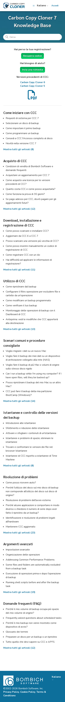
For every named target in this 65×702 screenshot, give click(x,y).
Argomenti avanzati (18, 544)
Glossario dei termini (17, 632)
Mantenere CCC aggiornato (20, 526)
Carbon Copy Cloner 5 (32, 86)
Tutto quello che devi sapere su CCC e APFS (30, 642)
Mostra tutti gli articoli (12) (19, 208)
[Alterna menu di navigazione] (34, 5)
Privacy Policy (11, 692)
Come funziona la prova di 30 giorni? (25, 194)
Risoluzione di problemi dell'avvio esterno (28, 500)
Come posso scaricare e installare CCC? (27, 231)
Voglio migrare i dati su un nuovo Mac (26, 351)
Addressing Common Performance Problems (30, 559)
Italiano (42, 5)
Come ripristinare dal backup (21, 286)
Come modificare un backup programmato (28, 300)
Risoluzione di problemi (20, 477)
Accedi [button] (55, 6)
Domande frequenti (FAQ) (22, 603)
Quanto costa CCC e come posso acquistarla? (30, 189)
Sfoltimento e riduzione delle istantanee (27, 428)
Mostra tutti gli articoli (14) (19, 401)
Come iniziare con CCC (20, 112)
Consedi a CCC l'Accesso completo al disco (29, 138)
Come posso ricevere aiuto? (21, 482)
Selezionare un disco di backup (22, 123)
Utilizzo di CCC (14, 281)
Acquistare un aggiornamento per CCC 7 (28, 175)
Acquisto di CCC (15, 161)
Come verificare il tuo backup (21, 305)
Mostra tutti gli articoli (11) (19, 269)
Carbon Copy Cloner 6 (32, 82)
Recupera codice (32, 55)
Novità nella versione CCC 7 (21, 143)
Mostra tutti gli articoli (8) (18, 149)
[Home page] (14, 5)
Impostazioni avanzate (18, 549)
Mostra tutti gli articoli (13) (19, 329)
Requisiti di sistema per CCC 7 (22, 118)
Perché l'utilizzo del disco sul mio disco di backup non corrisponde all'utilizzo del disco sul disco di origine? (32, 491)
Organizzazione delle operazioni (23, 554)
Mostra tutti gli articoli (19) (19, 592)
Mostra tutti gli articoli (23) (19, 532)
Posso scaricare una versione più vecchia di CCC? (32, 241)
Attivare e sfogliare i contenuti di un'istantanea (31, 433)
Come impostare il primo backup (23, 128)
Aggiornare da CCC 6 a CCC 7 (22, 236)
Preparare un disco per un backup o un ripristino (31, 637)
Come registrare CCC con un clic (23, 255)
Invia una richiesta (32, 69)
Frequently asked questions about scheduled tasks (34, 618)
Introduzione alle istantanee (21, 423)
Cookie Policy (27, 692)
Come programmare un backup (22, 133)
